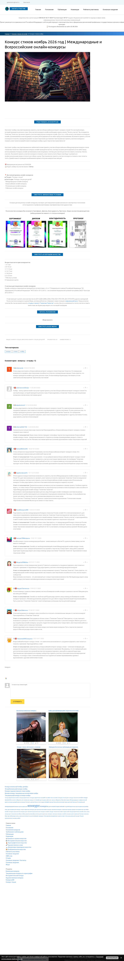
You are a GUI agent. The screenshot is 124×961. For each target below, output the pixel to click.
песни (52, 797)
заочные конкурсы (57, 814)
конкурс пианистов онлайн (56, 811)
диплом (32, 802)
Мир (6, 816)
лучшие (37, 800)
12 (33, 779)
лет (34, 800)
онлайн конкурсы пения (60, 797)
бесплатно (59, 802)
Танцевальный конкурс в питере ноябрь (18, 795)
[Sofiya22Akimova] (9, 611)
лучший (43, 797)
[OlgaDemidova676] (9, 474)
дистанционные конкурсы (45, 814)
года (8, 816)
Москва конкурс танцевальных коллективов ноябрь (21, 793)
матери (37, 814)
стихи (66, 816)
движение (55, 816)
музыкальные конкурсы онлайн (41, 811)
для (50, 806)
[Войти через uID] (6, 669)
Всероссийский (60, 806)
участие (14, 800)
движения (49, 816)
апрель (65, 811)
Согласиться (112, 958)
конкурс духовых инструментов (75, 809)
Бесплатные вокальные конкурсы (26, 710)
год (84, 809)
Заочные (75, 802)
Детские (49, 800)
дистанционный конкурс (77, 814)
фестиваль (65, 802)
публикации (13, 816)
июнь (85, 811)
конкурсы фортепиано (35, 797)
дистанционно (43, 800)
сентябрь (19, 814)
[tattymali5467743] (9, 428)
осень (17, 816)
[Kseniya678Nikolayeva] (9, 539)
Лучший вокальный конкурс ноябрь (16, 789)
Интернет (27, 802)
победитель (19, 800)
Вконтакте (27, 2)
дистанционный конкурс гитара (16, 809)
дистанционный (23, 806)
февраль (17, 806)
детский (70, 802)
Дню (34, 814)
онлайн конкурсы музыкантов (12, 811)
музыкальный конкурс (74, 816)
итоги (39, 802)
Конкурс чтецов (16, 339)
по (65, 806)
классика (86, 814)
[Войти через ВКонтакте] (6, 672)
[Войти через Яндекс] (6, 675)
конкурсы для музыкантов (36, 809)
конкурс (8, 351)
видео (42, 802)
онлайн (53, 806)
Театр (45, 816)
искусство (31, 816)
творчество (26, 809)
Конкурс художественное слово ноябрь (17, 791)
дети (68, 797)
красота (60, 816)
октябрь (23, 814)
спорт (63, 816)
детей (67, 806)
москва (51, 802)
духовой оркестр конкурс (19, 802)
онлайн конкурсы (66, 814)
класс (6, 809)
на (22, 800)
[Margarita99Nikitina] (9, 563)
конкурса (47, 802)
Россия (36, 802)
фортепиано (73, 806)
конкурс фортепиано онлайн (76, 811)
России (55, 802)
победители (58, 800)
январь (31, 800)
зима (20, 816)
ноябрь (22, 351)
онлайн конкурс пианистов (50, 809)
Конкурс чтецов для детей (19, 34)
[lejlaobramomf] (9, 406)
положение (26, 800)
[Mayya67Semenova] (9, 589)
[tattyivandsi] (9, 369)
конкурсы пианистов (62, 809)
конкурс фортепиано (10, 797)
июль (88, 811)
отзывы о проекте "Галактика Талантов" (41, 303)
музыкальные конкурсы (11, 818)
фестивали (67, 800)
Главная (7, 34)
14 (33, 743)
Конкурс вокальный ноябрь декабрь (16, 786)
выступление (25, 816)
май (68, 811)
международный (9, 806)
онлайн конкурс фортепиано (22, 797)
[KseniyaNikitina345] (9, 450)
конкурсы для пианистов (26, 811)
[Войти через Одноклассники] (6, 681)
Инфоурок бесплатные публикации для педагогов (63, 747)
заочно (53, 800)
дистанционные (80, 806)
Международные (74, 800)
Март (62, 800)
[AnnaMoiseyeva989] (9, 511)
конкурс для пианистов (10, 814)
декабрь (86, 806)
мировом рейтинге (72, 301)
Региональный (81, 802)
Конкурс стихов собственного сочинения (28, 747)
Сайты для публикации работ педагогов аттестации (63, 710)
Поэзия (82, 816)
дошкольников (29, 814)
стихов (15, 351)
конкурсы (44, 806)
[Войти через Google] (6, 678)
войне (18, 818)
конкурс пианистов (74, 797)
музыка (36, 816)
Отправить (17, 701)
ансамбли (48, 797)
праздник (41, 816)
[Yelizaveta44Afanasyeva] (9, 640)
